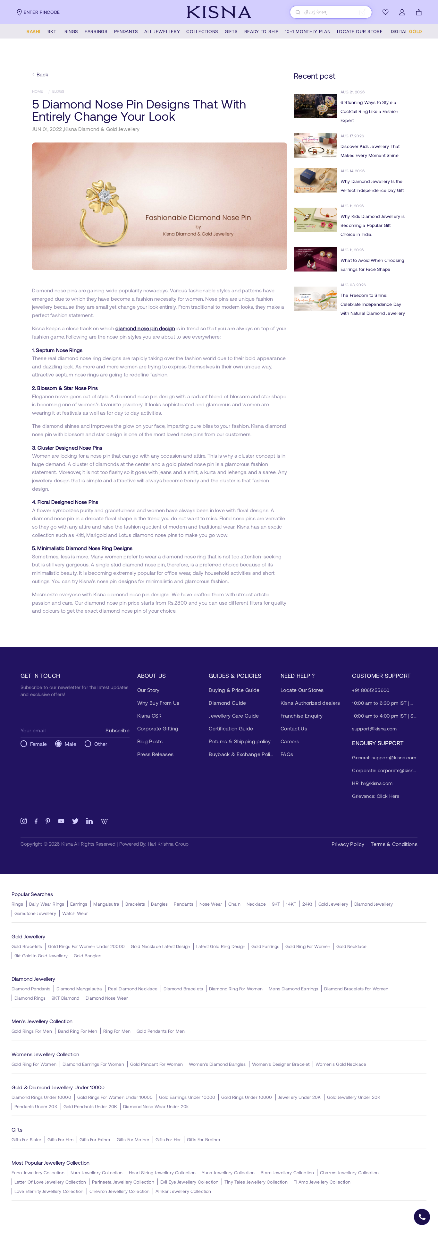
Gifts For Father (95, 1139)
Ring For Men (117, 1031)
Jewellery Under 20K (299, 1097)
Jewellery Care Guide (234, 715)
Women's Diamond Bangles (217, 1064)
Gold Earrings (265, 946)
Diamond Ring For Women (236, 988)
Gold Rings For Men (32, 1031)
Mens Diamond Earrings (293, 988)
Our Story (148, 690)
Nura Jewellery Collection (97, 1172)
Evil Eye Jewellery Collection (189, 1182)
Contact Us (294, 728)
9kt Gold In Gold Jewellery (41, 955)
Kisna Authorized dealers (310, 703)
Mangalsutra (106, 904)
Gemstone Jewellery (35, 913)
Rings (17, 904)
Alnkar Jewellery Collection (183, 1191)
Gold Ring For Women (307, 946)
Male (70, 744)
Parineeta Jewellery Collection (123, 1182)
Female (38, 744)
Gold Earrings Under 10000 (187, 1097)
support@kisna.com (374, 728)
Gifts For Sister (26, 1139)
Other (100, 744)
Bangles (159, 904)
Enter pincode (42, 12)
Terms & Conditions (394, 844)
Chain (234, 904)
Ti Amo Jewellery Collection (322, 1182)
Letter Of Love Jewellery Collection (50, 1182)
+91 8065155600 (370, 690)
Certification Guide (231, 728)
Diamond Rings (30, 998)
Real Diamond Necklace (132, 988)
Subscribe (117, 730)
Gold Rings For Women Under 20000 (86, 946)
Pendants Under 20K (35, 1106)
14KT (291, 904)
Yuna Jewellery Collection (228, 1172)
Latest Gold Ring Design (220, 946)
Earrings (78, 904)
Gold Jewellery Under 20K (354, 1097)
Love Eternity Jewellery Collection (48, 1191)
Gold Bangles (87, 955)
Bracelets (135, 904)
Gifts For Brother (204, 1139)
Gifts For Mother (133, 1139)
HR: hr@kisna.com (372, 783)
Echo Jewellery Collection (38, 1172)
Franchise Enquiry (302, 715)
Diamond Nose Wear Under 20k (156, 1106)
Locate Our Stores (302, 690)
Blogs (58, 91)
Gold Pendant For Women (156, 1064)
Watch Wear (75, 913)
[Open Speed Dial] (422, 1217)
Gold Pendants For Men (161, 1031)
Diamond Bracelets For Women (356, 988)
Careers (290, 741)
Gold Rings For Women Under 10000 (115, 1097)
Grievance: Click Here (375, 796)
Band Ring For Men (77, 1031)
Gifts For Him (60, 1139)
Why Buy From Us (158, 703)
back (42, 74)
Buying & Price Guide (234, 690)
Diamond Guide (227, 703)
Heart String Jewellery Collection (162, 1172)
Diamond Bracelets (183, 988)
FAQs (287, 754)
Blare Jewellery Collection (287, 1172)
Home (37, 91)
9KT (276, 904)
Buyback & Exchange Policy (241, 754)
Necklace (256, 904)
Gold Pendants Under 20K (90, 1106)
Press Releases (155, 754)
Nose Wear (210, 904)
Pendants (183, 904)
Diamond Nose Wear (107, 998)
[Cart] (419, 12)
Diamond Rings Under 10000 (41, 1097)
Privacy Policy (348, 844)
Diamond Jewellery (373, 904)
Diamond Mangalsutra (79, 988)
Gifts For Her (168, 1139)
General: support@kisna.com (384, 757)
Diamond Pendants (31, 988)
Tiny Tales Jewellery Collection (256, 1182)
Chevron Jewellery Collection (119, 1191)
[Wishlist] (385, 12)
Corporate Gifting (157, 728)
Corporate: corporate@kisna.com (384, 770)
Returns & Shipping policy (240, 741)
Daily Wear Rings (46, 904)
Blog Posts (150, 741)
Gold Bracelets (27, 946)
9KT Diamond (66, 998)
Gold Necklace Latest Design (160, 946)
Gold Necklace (351, 946)
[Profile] (402, 12)
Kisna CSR (149, 715)
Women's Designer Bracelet (281, 1064)
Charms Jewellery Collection (349, 1172)
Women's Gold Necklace (341, 1064)
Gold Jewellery (333, 904)
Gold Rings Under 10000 (246, 1097)
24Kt (307, 904)
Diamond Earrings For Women (93, 1064)
